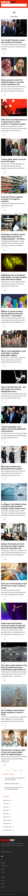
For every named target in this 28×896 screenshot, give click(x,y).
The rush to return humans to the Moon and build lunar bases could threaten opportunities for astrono (14, 667)
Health (2, 309)
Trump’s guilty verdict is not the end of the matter (13, 160)
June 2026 (7, 807)
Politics (3, 38)
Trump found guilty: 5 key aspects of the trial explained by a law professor (13, 429)
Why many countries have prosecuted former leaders (11, 468)
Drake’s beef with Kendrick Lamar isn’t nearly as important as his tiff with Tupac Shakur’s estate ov (13, 625)
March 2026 (7, 817)
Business (3, 195)
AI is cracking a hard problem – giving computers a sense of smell (13, 712)
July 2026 (7, 803)
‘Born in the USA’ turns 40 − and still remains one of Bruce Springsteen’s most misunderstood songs (13, 389)
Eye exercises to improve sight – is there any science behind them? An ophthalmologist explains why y (14, 752)
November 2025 (8, 830)
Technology (3, 273)
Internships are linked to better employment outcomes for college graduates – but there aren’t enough (13, 237)
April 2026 (7, 813)
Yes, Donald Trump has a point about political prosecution (13, 41)
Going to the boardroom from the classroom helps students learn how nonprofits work (12, 546)
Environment (3, 502)
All (1, 859)
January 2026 (8, 823)
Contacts (3, 887)
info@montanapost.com (6, 851)
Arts (2, 621)
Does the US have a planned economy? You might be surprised (12, 199)
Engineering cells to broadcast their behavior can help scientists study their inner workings (14, 277)
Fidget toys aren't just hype (12, 783)
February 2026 (8, 820)
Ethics (2, 349)
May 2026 (7, 810)
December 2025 (8, 827)
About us (3, 877)
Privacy (2, 883)
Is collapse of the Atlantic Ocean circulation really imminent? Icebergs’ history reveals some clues (13, 506)
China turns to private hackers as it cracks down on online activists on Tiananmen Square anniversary (14, 122)
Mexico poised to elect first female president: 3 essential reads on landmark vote (12, 82)
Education (3, 232)
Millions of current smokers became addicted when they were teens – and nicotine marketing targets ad (12, 313)
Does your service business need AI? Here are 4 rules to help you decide (14, 586)
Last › (20, 770)
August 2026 (7, 800)
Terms (2, 880)
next (16, 770)
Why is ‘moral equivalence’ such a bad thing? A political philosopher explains (13, 353)
